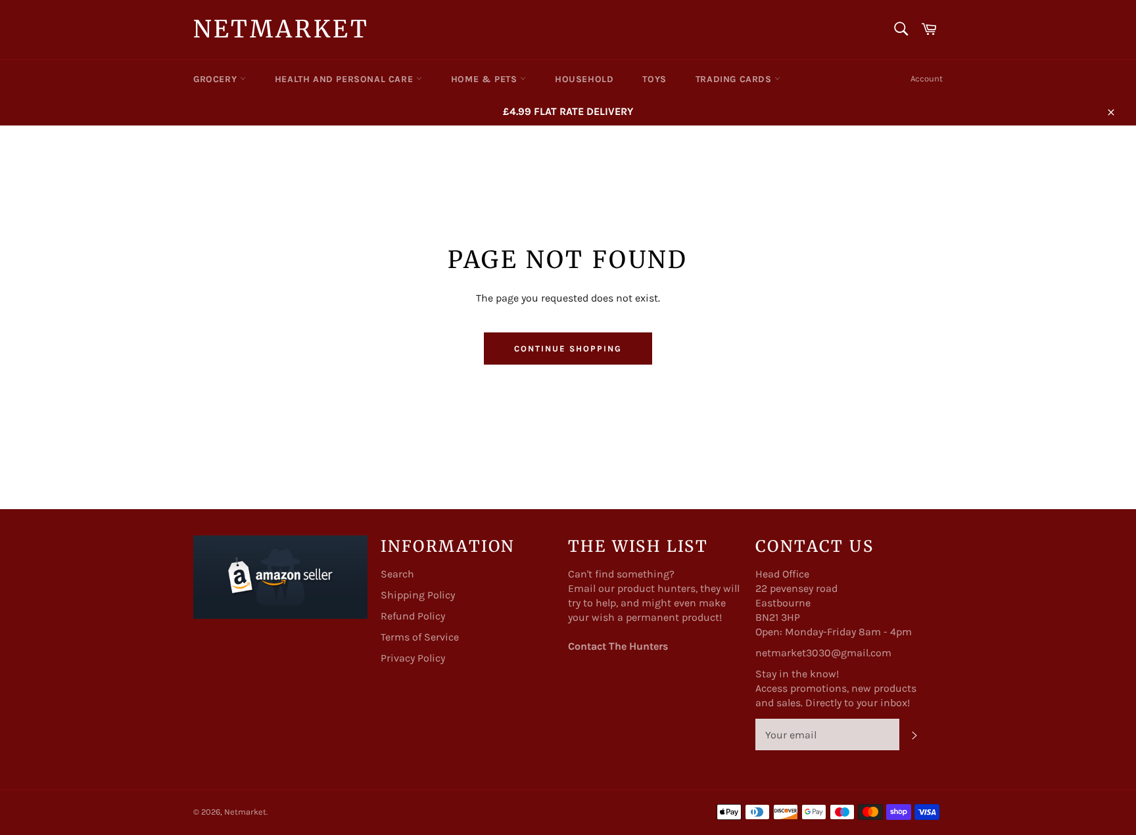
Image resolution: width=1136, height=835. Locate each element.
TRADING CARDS (735, 79)
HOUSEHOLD (584, 79)
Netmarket (281, 29)
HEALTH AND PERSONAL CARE (345, 79)
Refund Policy (413, 616)
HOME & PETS (485, 79)
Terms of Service (420, 637)
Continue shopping (567, 348)
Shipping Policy (418, 595)
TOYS (654, 79)
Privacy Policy (413, 658)
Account (927, 78)
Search (397, 574)
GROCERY (216, 79)
